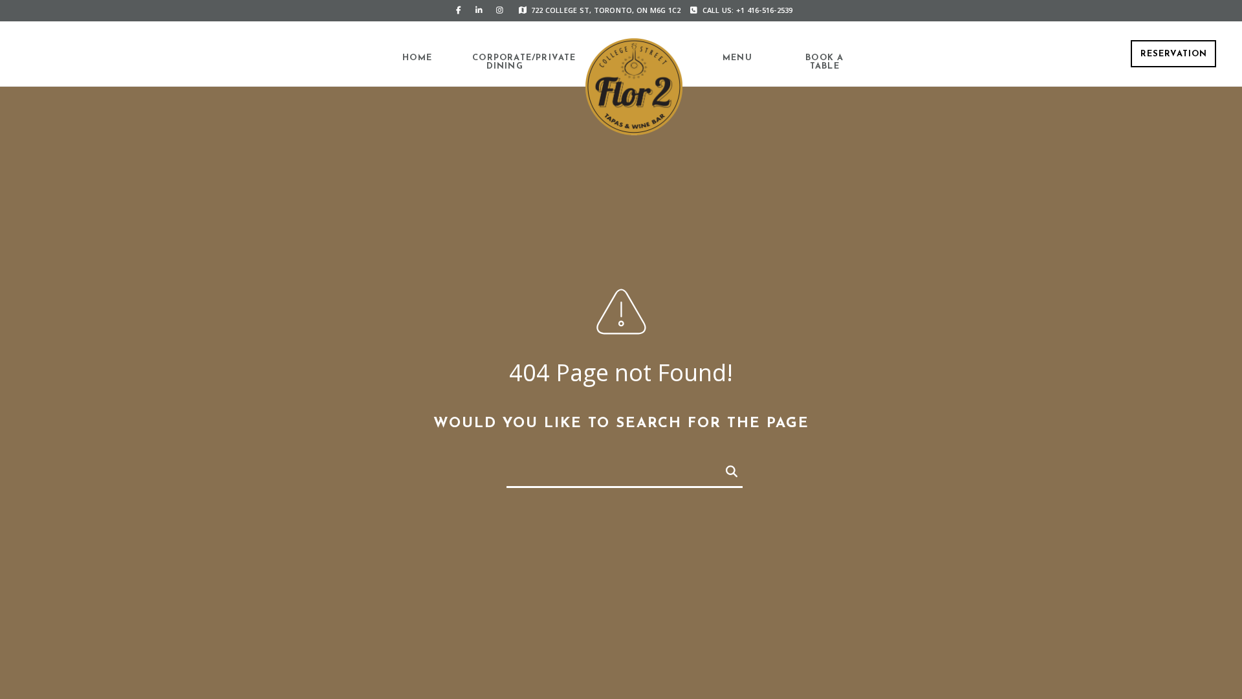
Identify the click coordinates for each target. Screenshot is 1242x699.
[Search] (724, 469)
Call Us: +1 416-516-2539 (748, 10)
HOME (417, 58)
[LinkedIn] (479, 10)
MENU (737, 58)
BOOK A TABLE (824, 62)
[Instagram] (500, 10)
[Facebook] (458, 10)
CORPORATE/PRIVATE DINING (504, 62)
